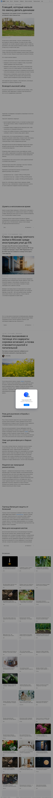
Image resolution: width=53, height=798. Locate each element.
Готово (26, 404)
